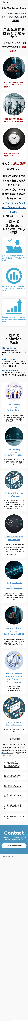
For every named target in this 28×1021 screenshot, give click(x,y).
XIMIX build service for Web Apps (14, 494)
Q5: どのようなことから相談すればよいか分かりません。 (12, 806)
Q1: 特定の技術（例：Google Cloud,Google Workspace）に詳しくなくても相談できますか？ (12, 764)
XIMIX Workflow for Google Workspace (14, 723)
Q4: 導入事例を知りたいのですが (12, 796)
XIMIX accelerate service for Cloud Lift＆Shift (14, 631)
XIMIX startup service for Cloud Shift (14, 407)
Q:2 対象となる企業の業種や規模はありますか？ (12, 776)
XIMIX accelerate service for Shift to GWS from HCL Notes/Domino (14, 677)
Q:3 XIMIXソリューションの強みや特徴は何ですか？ (12, 786)
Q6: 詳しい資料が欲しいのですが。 (12, 817)
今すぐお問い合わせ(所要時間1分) (14, 845)
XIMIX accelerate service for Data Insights (14, 586)
